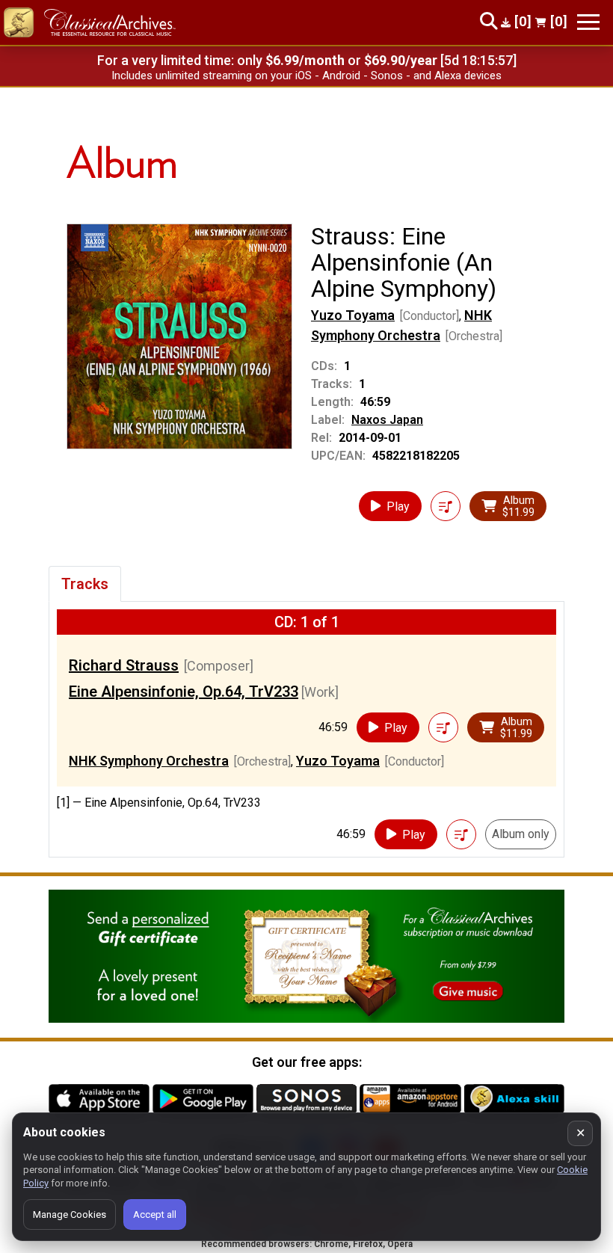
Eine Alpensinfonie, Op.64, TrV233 (183, 692)
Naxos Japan (387, 420)
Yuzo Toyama (353, 315)
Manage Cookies (69, 1214)
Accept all (154, 1214)
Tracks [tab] (84, 584)
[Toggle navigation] (588, 22)
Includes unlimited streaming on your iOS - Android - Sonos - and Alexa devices (306, 75)
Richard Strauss (124, 665)
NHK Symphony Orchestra (149, 761)
